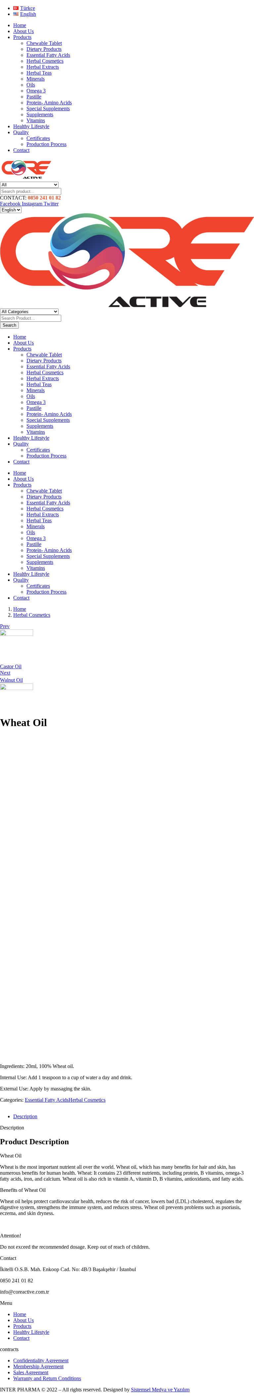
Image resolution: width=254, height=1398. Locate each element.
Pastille (33, 96)
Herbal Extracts (42, 67)
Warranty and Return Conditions (47, 1378)
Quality (21, 132)
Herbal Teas (39, 73)
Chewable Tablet (44, 43)
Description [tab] (25, 1116)
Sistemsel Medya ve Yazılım (160, 1389)
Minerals (35, 79)
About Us (23, 31)
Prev (5, 626)
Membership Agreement (38, 1366)
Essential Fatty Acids (48, 55)
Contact (21, 150)
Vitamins (35, 120)
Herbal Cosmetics (45, 61)
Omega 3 (36, 90)
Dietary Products (44, 49)
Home (19, 25)
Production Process (46, 144)
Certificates (38, 138)
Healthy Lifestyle (31, 126)
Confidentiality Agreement (40, 1360)
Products (22, 37)
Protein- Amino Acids (49, 102)
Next (5, 673)
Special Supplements (48, 108)
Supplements (39, 114)
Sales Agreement (30, 1372)
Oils (30, 85)
